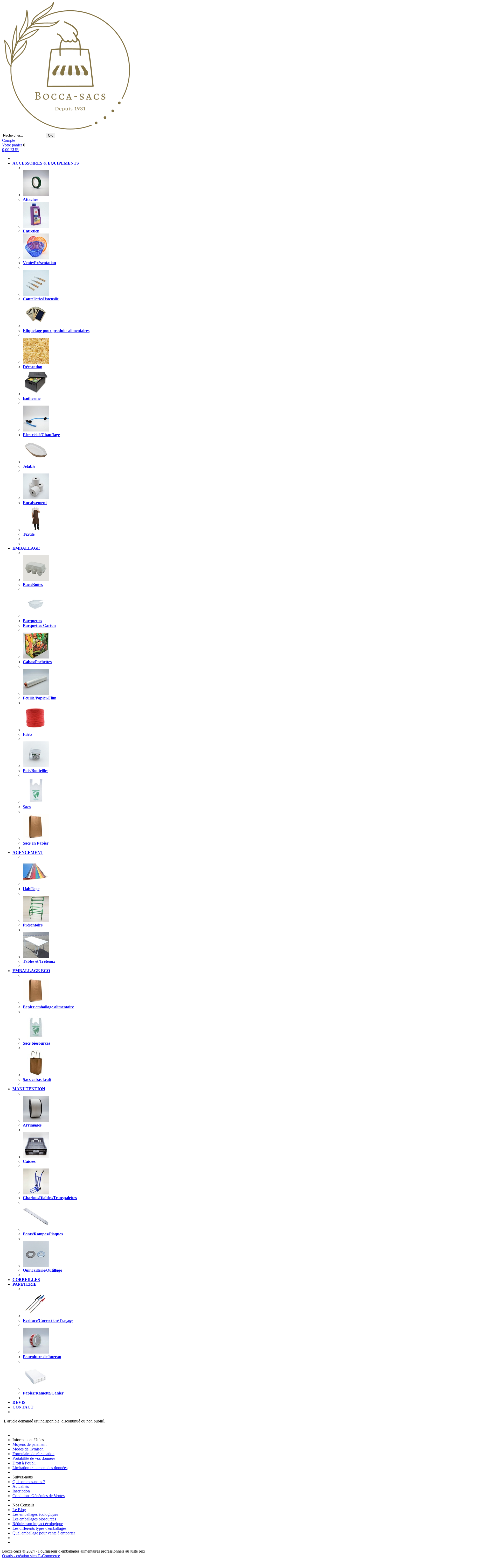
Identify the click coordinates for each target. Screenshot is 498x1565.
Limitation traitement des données (39, 1467)
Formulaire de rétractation (33, 1453)
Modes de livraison (28, 1449)
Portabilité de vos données (33, 1458)
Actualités (20, 1486)
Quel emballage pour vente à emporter (43, 1533)
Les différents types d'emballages (39, 1528)
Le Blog (19, 1509)
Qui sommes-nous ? (28, 1481)
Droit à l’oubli (24, 1463)
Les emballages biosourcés (34, 1519)
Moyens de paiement (29, 1444)
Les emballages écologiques (35, 1514)
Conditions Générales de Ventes (38, 1495)
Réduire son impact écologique (37, 1523)
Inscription (21, 1491)
